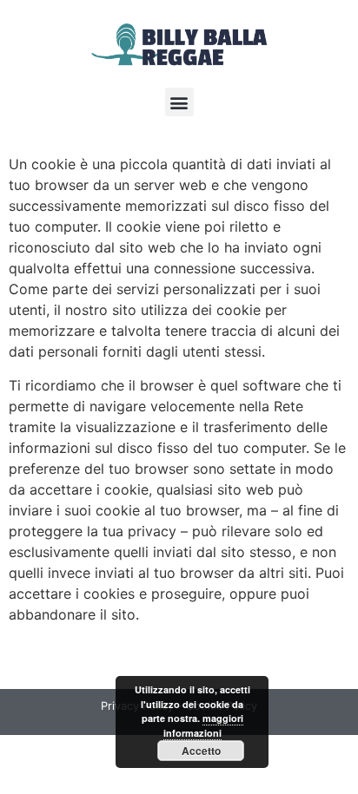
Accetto (201, 750)
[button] (179, 102)
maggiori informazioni (203, 725)
